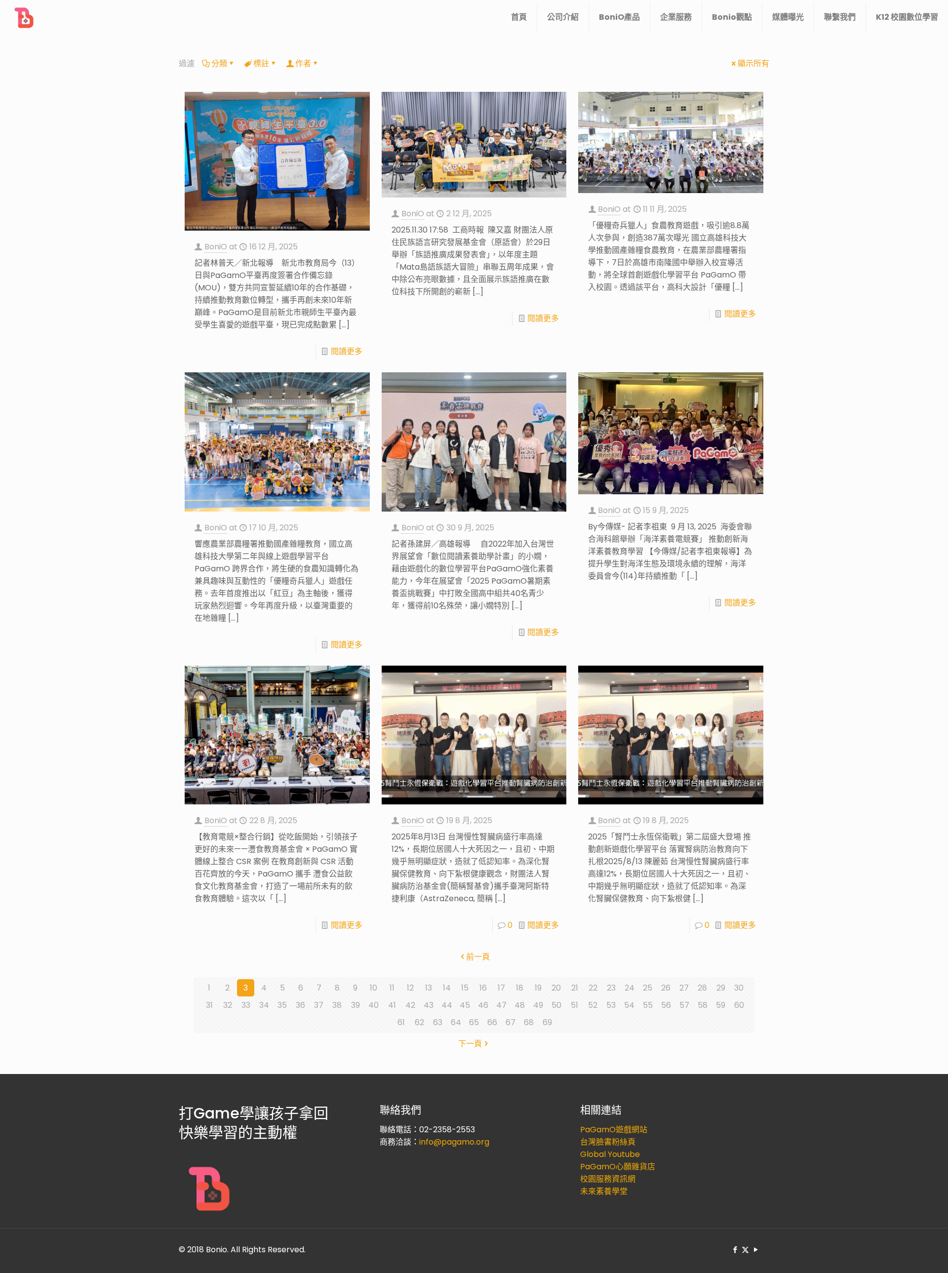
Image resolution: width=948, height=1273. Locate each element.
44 (446, 1005)
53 (611, 1005)
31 (209, 1005)
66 (492, 1022)
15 (465, 988)
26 (666, 988)
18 (519, 988)
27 (684, 988)
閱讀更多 (346, 351)
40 (373, 1005)
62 (419, 1022)
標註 (261, 63)
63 (437, 1022)
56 (666, 1005)
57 (684, 1005)
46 (483, 1005)
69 (547, 1022)
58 (703, 1005)
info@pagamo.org (454, 1142)
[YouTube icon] (755, 1249)
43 (429, 1005)
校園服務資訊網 (607, 1179)
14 (447, 988)
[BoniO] (25, 17)
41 (392, 1005)
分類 (219, 63)
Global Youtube (610, 1154)
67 (510, 1022)
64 (456, 1022)
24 (629, 988)
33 (245, 1005)
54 (629, 1005)
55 (648, 1005)
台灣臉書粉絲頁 (607, 1142)
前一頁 (478, 956)
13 (428, 988)
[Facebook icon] (735, 1249)
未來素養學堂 (604, 1191)
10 (373, 988)
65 (474, 1022)
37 (318, 1005)
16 (483, 988)
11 (392, 988)
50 (556, 1005)
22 (593, 988)
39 (355, 1005)
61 (401, 1022)
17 (501, 988)
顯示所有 (753, 63)
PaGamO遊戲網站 (613, 1129)
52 (592, 1005)
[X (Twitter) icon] (745, 1249)
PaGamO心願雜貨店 (617, 1166)
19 (538, 988)
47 (501, 1005)
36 (300, 1005)
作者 (303, 63)
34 (264, 1005)
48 (519, 1005)
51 (574, 1005)
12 (410, 988)
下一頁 (470, 1043)
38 (337, 1005)
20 (556, 988)
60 (739, 1005)
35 (282, 1005)
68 (529, 1022)
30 (739, 988)
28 (702, 988)
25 (647, 988)
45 (465, 1005)
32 (227, 1005)
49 (538, 1005)
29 (720, 988)
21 (574, 988)
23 (611, 988)
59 (720, 1005)
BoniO (215, 246)
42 (410, 1005)
